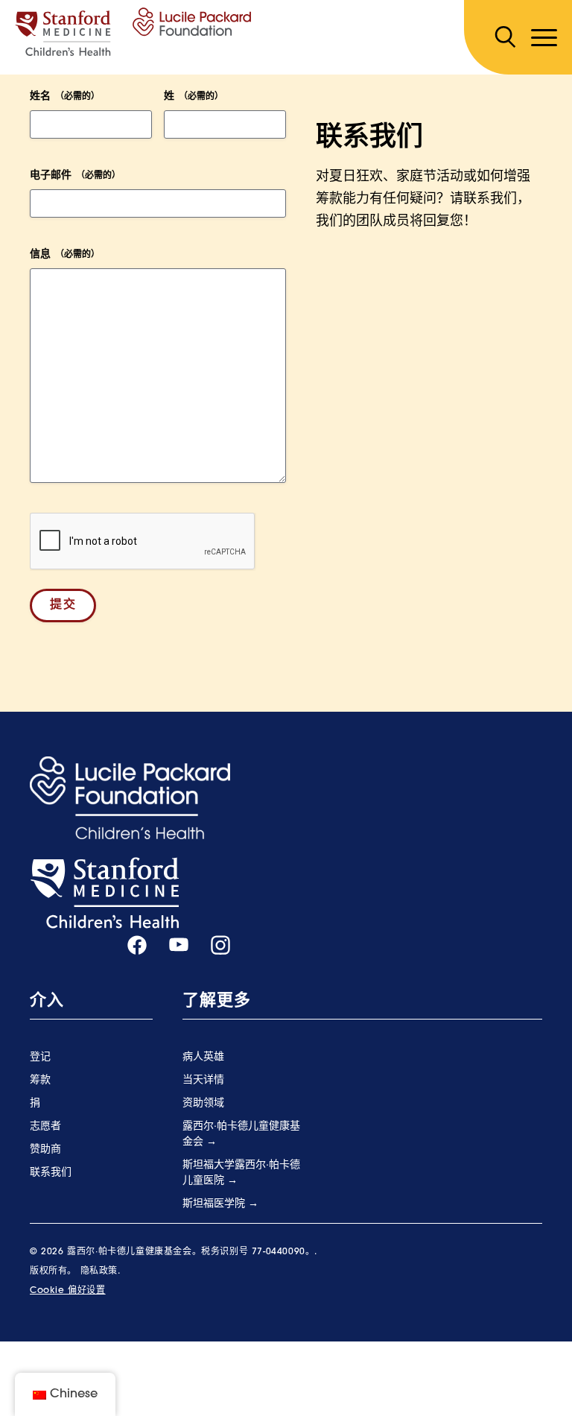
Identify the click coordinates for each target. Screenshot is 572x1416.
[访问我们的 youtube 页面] (178, 945)
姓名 (65, 96)
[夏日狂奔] (133, 32)
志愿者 (45, 1126)
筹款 (40, 1080)
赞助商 (45, 1149)
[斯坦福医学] (104, 893)
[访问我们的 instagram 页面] (220, 945)
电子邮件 (75, 175)
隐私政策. (100, 1271)
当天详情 (203, 1080)
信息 (65, 254)
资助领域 (203, 1103)
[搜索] (505, 37)
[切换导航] (544, 37)
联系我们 (51, 1172)
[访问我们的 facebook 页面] (137, 945)
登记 (40, 1057)
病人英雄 (203, 1057)
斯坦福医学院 (215, 1204)
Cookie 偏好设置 (68, 1290)
